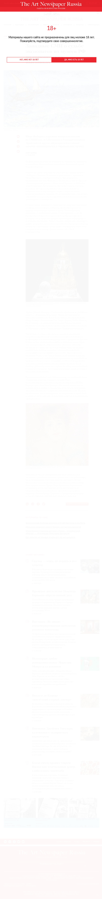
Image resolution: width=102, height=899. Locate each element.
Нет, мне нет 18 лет (29, 60)
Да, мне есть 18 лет (74, 60)
